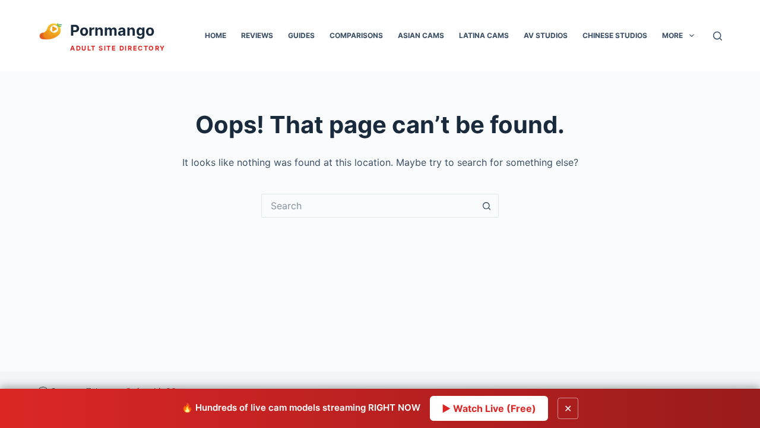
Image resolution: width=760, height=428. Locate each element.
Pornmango (112, 30)
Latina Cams (484, 35)
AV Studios (546, 35)
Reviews (257, 35)
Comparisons (356, 35)
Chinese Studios (614, 35)
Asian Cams (421, 35)
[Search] (717, 36)
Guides (301, 35)
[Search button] (487, 206)
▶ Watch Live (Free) (489, 408)
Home (215, 35)
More (672, 35)
